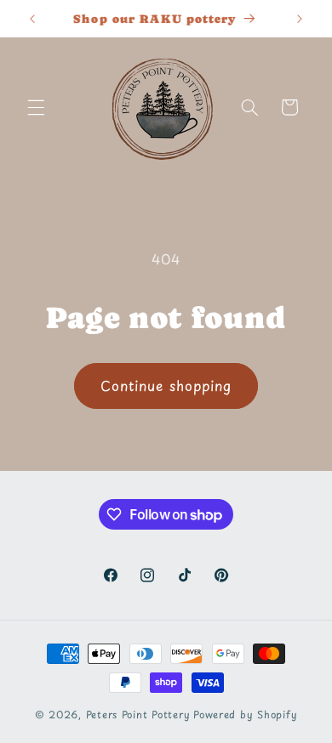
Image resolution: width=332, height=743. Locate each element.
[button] (35, 107)
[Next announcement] (299, 18)
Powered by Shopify (245, 714)
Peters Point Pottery (138, 714)
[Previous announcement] (32, 18)
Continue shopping (166, 385)
